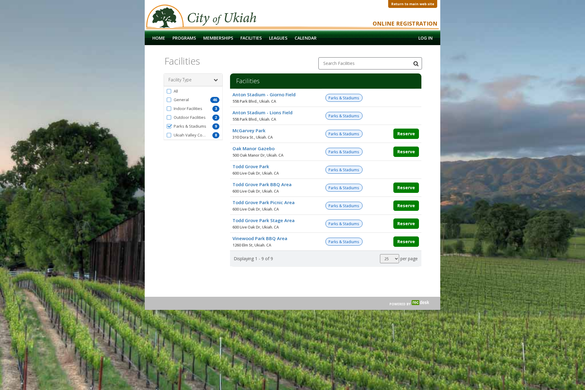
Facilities (251, 38)
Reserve (406, 133)
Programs (184, 38)
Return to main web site (412, 4)
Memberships (218, 38)
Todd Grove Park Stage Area (263, 220)
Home (158, 38)
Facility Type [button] (180, 80)
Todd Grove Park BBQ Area (262, 184)
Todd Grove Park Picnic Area (263, 202)
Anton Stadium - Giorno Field (264, 94)
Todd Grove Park (250, 166)
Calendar (306, 38)
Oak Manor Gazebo (253, 148)
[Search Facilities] (416, 63)
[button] (193, 91)
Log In (425, 38)
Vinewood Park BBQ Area (259, 238)
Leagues (278, 38)
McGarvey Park (248, 130)
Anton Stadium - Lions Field (262, 112)
